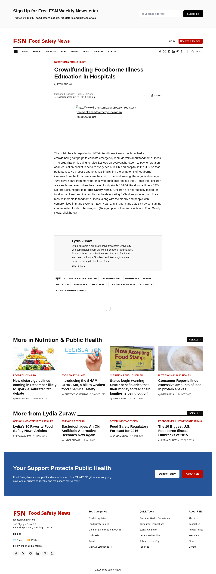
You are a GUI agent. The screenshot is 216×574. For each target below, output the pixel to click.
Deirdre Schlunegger (138, 278)
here (72, 212)
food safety (99, 284)
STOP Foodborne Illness (71, 290)
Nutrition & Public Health (70, 61)
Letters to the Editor (150, 535)
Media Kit (194, 535)
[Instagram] (168, 51)
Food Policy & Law (24, 375)
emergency (80, 284)
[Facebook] (160, 51)
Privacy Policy (196, 529)
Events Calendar (148, 529)
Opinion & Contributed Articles (33, 421)
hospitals (146, 284)
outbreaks (94, 535)
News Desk (167, 394)
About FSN (192, 473)
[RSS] (182, 51)
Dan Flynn (22, 398)
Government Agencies (124, 421)
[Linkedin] (173, 51)
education (62, 284)
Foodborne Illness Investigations (180, 421)
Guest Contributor (76, 394)
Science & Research (74, 421)
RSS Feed (144, 546)
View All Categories (99, 546)
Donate (192, 546)
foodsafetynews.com (24, 519)
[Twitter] (164, 51)
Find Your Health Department (155, 518)
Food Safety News (111, 569)
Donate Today (167, 473)
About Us (193, 518)
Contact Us (194, 523)
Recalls (92, 541)
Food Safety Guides (99, 523)
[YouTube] (177, 51)
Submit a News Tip (150, 541)
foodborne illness (123, 284)
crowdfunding (111, 278)
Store (191, 541)
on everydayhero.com (122, 162)
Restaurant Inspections (152, 523)
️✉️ (17, 540)
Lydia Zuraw (64, 84)
